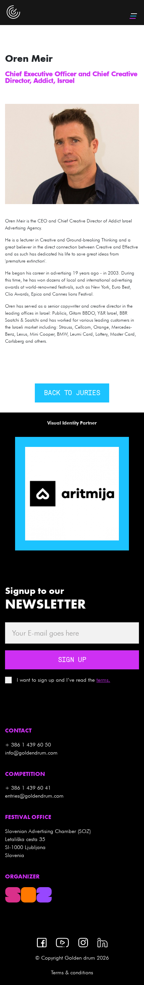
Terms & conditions (72, 972)
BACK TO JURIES (72, 393)
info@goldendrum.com (31, 753)
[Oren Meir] (72, 153)
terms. (103, 680)
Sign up (72, 660)
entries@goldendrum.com (34, 796)
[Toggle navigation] (134, 16)
